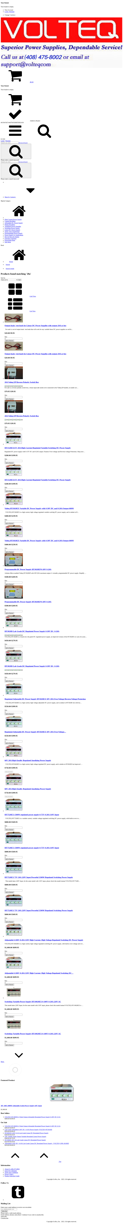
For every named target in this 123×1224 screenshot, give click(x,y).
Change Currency (10, 15)
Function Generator (10, 238)
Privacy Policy (9, 1174)
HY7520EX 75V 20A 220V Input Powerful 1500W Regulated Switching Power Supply (39, 877)
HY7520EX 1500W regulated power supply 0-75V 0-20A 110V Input (32, 815)
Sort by (3, 278)
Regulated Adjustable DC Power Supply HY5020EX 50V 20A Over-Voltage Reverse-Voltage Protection (45, 699)
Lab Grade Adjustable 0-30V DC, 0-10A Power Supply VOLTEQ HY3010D (28, 1129)
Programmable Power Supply (13, 233)
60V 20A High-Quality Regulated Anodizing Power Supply (28, 760)
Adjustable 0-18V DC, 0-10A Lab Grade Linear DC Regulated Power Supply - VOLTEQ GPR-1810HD (37, 1143)
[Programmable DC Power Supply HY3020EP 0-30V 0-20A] (14, 565)
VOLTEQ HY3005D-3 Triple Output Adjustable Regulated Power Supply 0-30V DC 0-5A (32, 1117)
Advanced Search (23, 142)
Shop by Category (10, 197)
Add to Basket (9, 340)
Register (8, 141)
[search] (15, 137)
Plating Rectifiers (10, 225)
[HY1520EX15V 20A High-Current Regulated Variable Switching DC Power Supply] (14, 444)
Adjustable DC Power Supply (14, 223)
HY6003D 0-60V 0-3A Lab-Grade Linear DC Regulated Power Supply (26, 1133)
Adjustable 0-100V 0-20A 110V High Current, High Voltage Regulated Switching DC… (39, 973)
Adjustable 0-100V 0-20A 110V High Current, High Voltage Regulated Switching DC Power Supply (44, 940)
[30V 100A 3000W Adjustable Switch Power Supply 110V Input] (61, 1102)
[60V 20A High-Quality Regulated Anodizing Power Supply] (14, 756)
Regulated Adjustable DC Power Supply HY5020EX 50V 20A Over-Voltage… (35, 732)
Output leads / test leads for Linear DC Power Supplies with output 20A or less (35, 326)
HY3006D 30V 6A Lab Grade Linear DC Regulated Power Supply (25, 1140)
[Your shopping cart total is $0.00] (15, 106)
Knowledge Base (10, 240)
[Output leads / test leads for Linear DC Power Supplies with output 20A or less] (14, 322)
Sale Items (8, 242)
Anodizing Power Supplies (13, 226)
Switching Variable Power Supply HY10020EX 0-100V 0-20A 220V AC (33, 1002)
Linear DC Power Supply (12, 230)
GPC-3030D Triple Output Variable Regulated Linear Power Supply (25, 1136)
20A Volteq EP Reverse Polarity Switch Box (22, 382)
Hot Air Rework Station (12, 237)
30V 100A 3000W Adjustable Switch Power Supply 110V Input (21, 1106)
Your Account (9, 10)
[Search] (16, 151)
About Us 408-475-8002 (12, 1169)
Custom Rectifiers (10, 221)
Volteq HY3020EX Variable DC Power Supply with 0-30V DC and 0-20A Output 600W (39, 508)
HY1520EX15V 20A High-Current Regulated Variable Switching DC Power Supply (38, 448)
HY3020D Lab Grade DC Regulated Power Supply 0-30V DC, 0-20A (32, 631)
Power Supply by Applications (14, 235)
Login (2, 141)
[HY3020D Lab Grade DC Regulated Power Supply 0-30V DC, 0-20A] (14, 627)
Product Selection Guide (12, 1176)
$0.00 (31, 82)
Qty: (6, 337)
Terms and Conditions (11, 1172)
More (2, 1062)
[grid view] (14, 350)
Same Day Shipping (11, 1171)
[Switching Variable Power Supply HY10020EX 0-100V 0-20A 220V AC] (14, 998)
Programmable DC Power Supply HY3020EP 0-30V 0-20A (28, 569)
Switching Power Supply (12, 228)
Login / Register (9, 12)
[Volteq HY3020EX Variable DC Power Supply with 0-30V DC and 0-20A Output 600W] (14, 505)
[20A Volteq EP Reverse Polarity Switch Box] (14, 378)
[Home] (19, 218)
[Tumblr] (19, 1200)
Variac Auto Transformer (12, 231)
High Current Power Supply (13, 219)
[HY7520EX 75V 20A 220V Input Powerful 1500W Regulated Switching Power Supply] (14, 873)
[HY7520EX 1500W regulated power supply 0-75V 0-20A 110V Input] (14, 811)
